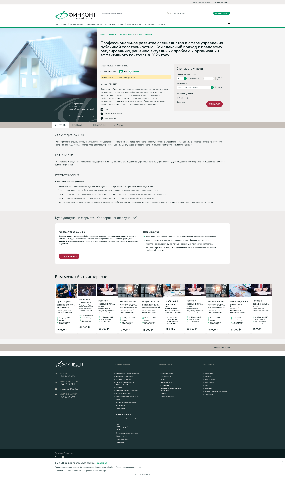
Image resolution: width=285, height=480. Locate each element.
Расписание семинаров (127, 34)
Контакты (161, 24)
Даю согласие (142, 474)
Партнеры (163, 393)
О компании (149, 24)
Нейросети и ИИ (121, 436)
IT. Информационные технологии (127, 433)
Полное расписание (167, 396)
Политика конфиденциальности (216, 391)
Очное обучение (61, 24)
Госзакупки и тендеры (123, 379)
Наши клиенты (210, 379)
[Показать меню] (228, 24)
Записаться (214, 104)
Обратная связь (210, 382)
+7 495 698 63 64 (181, 13)
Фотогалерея (164, 385)
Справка (118, 125)
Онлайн (136, 71)
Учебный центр (113, 34)
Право (118, 400)
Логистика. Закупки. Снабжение (126, 390)
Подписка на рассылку (221, 2)
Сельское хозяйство (122, 439)
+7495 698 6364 (67, 376)
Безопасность (120, 409)
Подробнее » (102, 463)
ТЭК (117, 412)
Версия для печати (222, 347)
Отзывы (163, 379)
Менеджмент (149, 34)
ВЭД (117, 424)
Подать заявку (69, 256)
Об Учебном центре (166, 373)
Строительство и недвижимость (127, 421)
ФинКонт (103, 34)
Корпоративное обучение (114, 24)
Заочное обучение (77, 24)
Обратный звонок (221, 13)
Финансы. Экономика (123, 393)
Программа (78, 125)
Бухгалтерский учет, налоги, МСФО (127, 396)
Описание (60, 125)
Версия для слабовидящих (201, 2)
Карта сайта (209, 394)
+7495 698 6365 (67, 397)
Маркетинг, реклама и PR (124, 415)
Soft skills (119, 430)
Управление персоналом (124, 376)
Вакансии (208, 376)
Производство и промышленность (127, 373)
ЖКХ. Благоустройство (123, 427)
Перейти (81, 116)
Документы (209, 388)
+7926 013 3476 (67, 384)
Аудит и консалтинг (134, 24)
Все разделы (120, 442)
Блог (206, 385)
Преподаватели (99, 125)
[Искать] (168, 13)
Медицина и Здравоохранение (126, 403)
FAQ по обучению (166, 382)
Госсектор (140, 34)
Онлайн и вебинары (94, 24)
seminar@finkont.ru (71, 389)
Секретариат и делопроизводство (127, 418)
